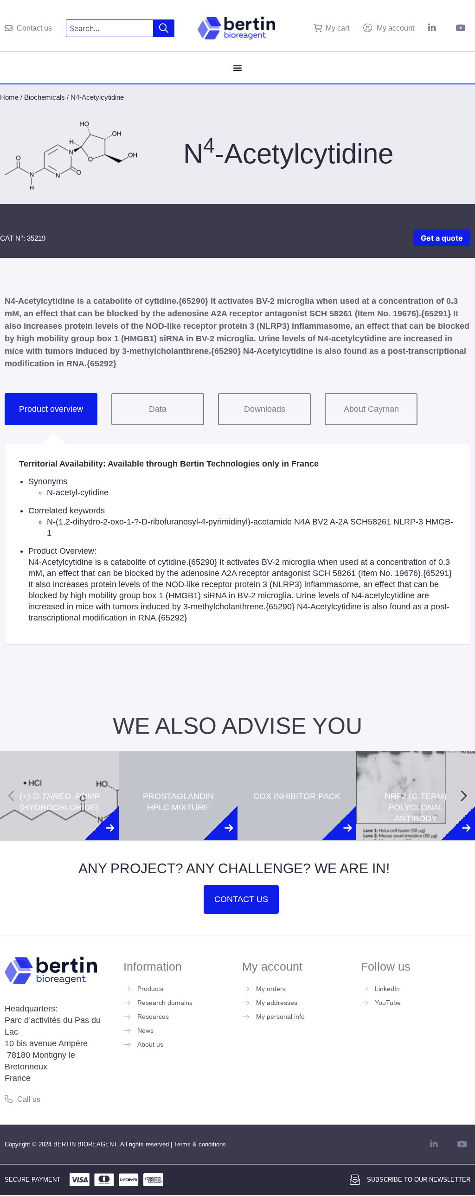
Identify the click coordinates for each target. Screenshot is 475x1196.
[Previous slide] (11, 796)
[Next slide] (464, 796)
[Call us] (9, 1099)
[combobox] (110, 28)
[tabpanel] (237, 544)
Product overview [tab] (51, 409)
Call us (28, 1099)
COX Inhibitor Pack (296, 756)
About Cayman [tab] (371, 409)
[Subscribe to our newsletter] (355, 1180)
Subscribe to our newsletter (418, 1179)
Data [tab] (158, 409)
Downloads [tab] (264, 409)
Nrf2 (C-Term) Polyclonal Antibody (416, 768)
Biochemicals (44, 97)
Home (9, 97)
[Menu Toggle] (237, 67)
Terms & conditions (200, 1144)
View (59, 839)
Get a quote (442, 238)
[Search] (164, 28)
